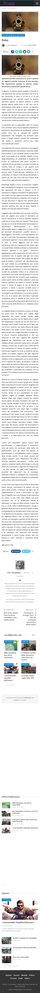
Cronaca (13, 978)
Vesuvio (16, 975)
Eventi (20, 978)
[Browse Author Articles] (20, 565)
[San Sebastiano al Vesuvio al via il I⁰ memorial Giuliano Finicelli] (6, 813)
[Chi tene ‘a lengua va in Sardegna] (6, 940)
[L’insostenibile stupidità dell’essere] (11, 668)
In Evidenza (6, 35)
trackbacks (27, 697)
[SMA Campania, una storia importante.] (11, 645)
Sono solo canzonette (21, 957)
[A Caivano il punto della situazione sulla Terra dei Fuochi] (28, 645)
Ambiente (25, 641)
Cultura (27, 978)
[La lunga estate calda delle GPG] (28, 668)
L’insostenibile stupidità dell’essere (25, 828)
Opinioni (21, 35)
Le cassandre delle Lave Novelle (24, 947)
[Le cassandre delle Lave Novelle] (6, 950)
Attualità (24, 975)
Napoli (14, 35)
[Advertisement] (20, 725)
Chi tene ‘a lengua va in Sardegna (25, 938)
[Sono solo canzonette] (6, 959)
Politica (32, 975)
